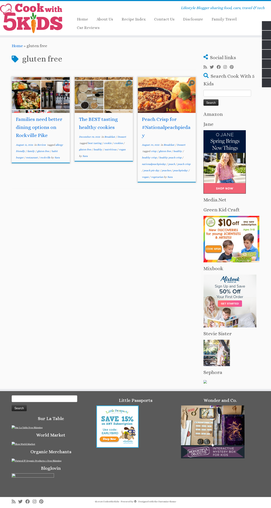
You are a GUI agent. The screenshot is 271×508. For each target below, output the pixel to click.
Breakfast (110, 136)
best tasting (95, 143)
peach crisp (184, 164)
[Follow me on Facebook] (220, 67)
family (31, 151)
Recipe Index (134, 19)
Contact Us (164, 19)
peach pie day (152, 170)
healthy (98, 149)
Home (82, 19)
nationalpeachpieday (154, 164)
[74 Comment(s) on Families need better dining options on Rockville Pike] (66, 86)
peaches (166, 170)
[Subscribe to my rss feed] (206, 67)
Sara (57, 157)
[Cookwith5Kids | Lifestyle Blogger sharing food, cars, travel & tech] (31, 18)
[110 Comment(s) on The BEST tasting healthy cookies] (129, 86)
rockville (45, 157)
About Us (105, 19)
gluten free (43, 151)
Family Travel (224, 19)
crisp (154, 151)
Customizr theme (167, 501)
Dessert (122, 136)
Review (42, 144)
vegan (122, 149)
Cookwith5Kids (111, 501)
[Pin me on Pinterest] (233, 67)
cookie (108, 143)
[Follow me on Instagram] (226, 67)
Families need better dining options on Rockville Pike (39, 127)
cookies (118, 143)
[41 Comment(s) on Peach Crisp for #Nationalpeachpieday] (192, 86)
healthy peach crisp (170, 157)
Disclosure (193, 19)
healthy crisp (150, 157)
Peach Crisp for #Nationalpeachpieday (166, 127)
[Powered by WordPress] (135, 500)
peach (172, 164)
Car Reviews (88, 27)
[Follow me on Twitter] (213, 67)
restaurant (32, 157)
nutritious (111, 149)
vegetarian (157, 176)
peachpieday (180, 170)
